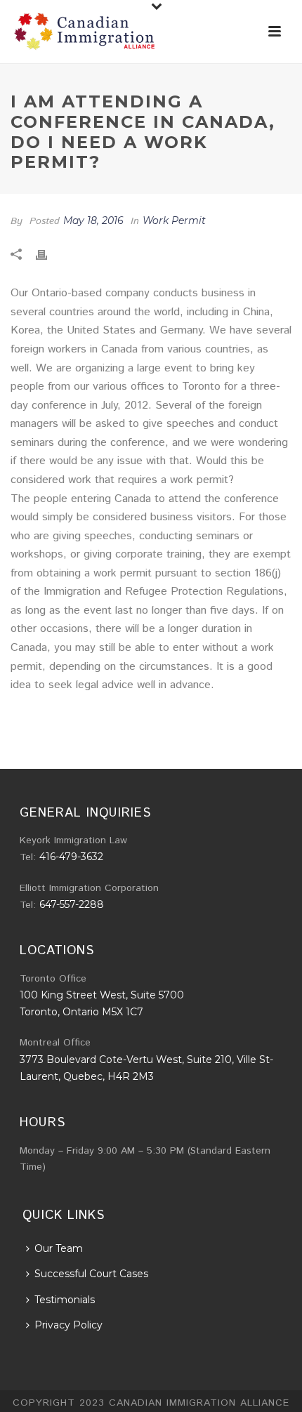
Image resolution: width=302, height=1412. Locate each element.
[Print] (48, 254)
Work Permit (174, 220)
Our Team (58, 1248)
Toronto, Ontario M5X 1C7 (81, 1011)
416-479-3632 (71, 856)
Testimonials (64, 1299)
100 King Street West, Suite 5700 (102, 995)
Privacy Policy (68, 1325)
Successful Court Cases (91, 1273)
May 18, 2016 (93, 220)
